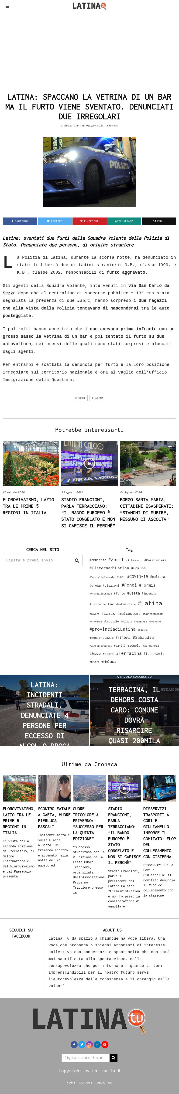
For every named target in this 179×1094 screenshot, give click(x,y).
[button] (77, 560)
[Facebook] (74, 1044)
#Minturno (96, 621)
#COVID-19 (137, 576)
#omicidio (111, 621)
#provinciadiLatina (113, 629)
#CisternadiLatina (109, 568)
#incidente (98, 604)
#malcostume (129, 613)
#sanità (119, 645)
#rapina (143, 629)
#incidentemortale (122, 604)
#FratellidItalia (101, 593)
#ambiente (98, 560)
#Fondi (129, 585)
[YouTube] (104, 1044)
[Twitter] (81, 1044)
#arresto (136, 560)
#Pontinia (140, 621)
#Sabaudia (143, 637)
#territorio (154, 654)
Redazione (71, 125)
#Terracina (129, 653)
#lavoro (94, 613)
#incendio (149, 593)
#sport (108, 654)
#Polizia (126, 621)
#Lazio (108, 613)
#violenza (108, 661)
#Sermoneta (151, 645)
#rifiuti (123, 637)
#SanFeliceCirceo (101, 646)
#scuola (134, 645)
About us (104, 1082)
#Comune (138, 568)
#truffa (94, 661)
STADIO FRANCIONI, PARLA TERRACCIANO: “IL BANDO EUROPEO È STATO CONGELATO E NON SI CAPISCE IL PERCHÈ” (88, 512)
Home (71, 1082)
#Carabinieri (155, 560)
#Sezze (95, 654)
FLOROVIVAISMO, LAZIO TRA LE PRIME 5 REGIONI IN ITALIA (28, 506)
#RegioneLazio (102, 637)
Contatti (86, 1082)
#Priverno (155, 621)
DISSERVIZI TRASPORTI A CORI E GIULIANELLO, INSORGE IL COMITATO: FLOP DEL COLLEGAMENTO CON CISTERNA (159, 832)
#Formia (147, 585)
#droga (95, 585)
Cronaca (112, 125)
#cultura (157, 577)
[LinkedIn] (97, 1044)
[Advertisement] (89, 47)
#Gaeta (133, 593)
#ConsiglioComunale (102, 577)
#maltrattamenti (153, 613)
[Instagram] (89, 1044)
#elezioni (111, 585)
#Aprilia (118, 559)
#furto (80, 398)
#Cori (121, 577)
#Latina (97, 398)
